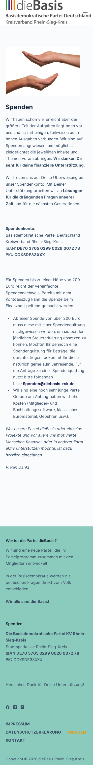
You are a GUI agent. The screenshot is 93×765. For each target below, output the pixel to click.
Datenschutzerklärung (33, 732)
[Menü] (85, 12)
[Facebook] (7, 707)
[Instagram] (22, 707)
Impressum (18, 723)
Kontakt (15, 740)
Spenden (76, 732)
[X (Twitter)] (15, 707)
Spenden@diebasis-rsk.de (49, 383)
